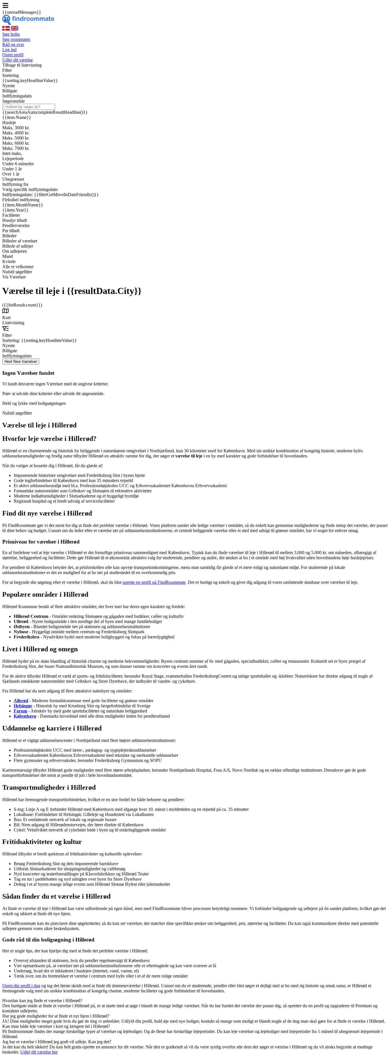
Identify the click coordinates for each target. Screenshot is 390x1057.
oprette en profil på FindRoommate (154, 582)
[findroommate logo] (28, 23)
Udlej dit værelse (17, 59)
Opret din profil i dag (21, 985)
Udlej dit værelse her (39, 1052)
